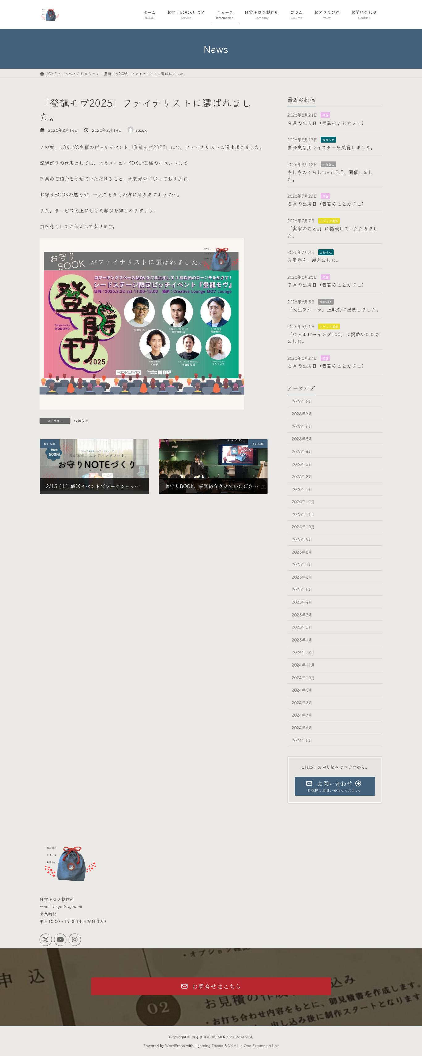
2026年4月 (302, 451)
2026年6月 (302, 426)
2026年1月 (302, 489)
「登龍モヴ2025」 (150, 147)
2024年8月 (302, 702)
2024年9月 (302, 690)
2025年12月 (303, 501)
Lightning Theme (209, 1045)
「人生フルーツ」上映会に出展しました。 (334, 309)
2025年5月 (302, 589)
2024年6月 (302, 727)
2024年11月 (303, 665)
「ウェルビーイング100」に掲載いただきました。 (333, 337)
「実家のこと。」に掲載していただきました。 (332, 232)
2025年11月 (303, 514)
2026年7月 (302, 413)
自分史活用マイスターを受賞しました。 (331, 147)
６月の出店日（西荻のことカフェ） (326, 365)
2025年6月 (302, 576)
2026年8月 (302, 401)
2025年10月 (303, 526)
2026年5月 (302, 439)
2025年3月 (302, 614)
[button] (211, 986)
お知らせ (81, 420)
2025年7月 (302, 564)
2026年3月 (302, 464)
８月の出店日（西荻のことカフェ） (326, 203)
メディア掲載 (329, 220)
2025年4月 (302, 602)
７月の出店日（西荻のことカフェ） (326, 284)
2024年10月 (303, 677)
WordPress (175, 1045)
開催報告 (328, 164)
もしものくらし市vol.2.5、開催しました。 (330, 175)
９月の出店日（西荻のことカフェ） (326, 122)
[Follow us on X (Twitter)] (46, 940)
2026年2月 (302, 476)
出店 (325, 115)
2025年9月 (302, 539)
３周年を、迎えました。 (314, 260)
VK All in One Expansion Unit (253, 1045)
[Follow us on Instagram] (75, 940)
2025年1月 (302, 639)
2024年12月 (303, 652)
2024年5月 (302, 740)
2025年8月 (302, 551)
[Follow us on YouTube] (60, 940)
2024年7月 (302, 715)
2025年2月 (302, 627)
